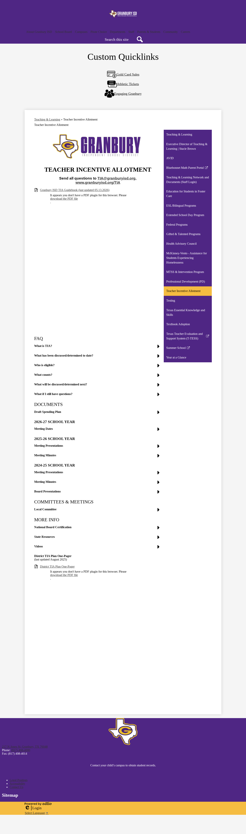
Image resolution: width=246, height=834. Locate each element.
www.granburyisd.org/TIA (98, 182)
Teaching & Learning (47, 119)
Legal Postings (18, 780)
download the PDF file (64, 198)
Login (33, 808)
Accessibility (17, 783)
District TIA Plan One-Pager (57, 566)
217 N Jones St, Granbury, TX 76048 (25, 746)
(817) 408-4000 (20, 750)
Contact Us (16, 787)
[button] (39, 32)
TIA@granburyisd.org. (116, 178)
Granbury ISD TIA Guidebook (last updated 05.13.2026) (74, 190)
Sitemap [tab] (10, 795)
